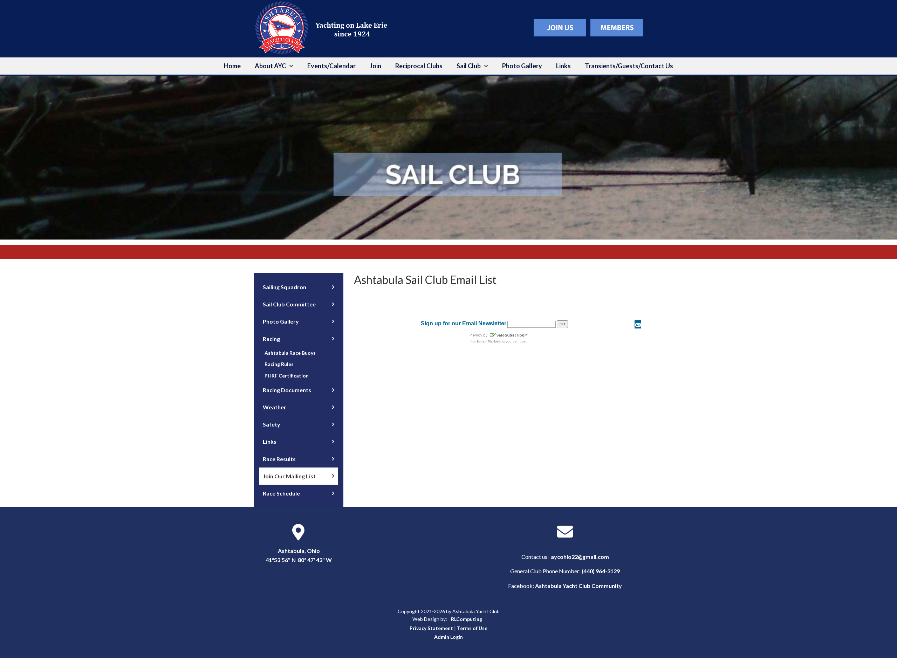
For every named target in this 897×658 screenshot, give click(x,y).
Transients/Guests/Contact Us (629, 66)
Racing (271, 338)
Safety (271, 424)
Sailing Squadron (284, 287)
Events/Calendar (331, 66)
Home (232, 66)
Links (563, 66)
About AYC (270, 66)
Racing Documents (287, 390)
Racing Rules (279, 364)
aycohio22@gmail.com (580, 556)
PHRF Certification (287, 376)
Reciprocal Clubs (419, 66)
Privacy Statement (431, 628)
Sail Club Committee (289, 304)
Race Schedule (281, 493)
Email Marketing (491, 341)
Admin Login (448, 637)
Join (375, 66)
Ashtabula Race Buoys (290, 353)
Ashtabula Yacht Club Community (578, 585)
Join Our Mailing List (289, 476)
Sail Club (469, 66)
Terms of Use (472, 628)
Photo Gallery (522, 66)
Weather (274, 407)
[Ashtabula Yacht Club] (324, 26)
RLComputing (466, 619)
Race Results (279, 459)
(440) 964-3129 (601, 571)
